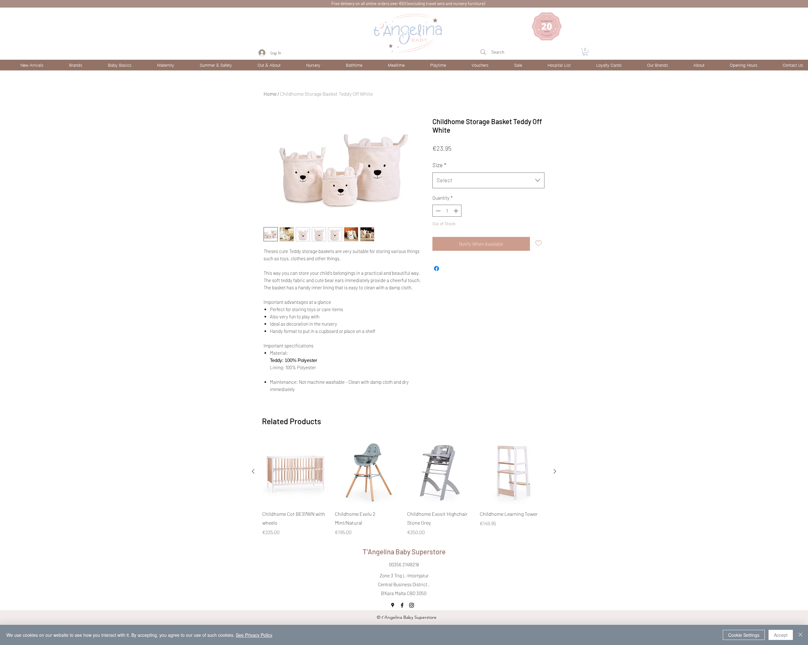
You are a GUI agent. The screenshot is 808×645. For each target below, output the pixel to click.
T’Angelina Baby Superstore (404, 551)
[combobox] (488, 180)
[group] (404, 487)
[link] (585, 52)
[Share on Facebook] (436, 268)
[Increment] (456, 211)
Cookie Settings (743, 635)
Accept (780, 635)
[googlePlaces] (392, 605)
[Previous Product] (253, 471)
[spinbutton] (447, 211)
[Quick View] (295, 471)
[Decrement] (437, 211)
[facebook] (402, 605)
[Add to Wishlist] (538, 243)
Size (439, 164)
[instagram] (411, 605)
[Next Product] (555, 471)
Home (270, 94)
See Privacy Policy (254, 635)
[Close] (800, 635)
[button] (67, 65)
